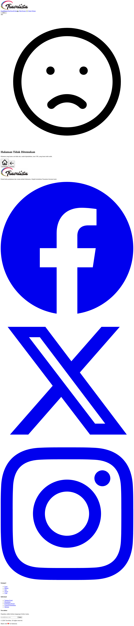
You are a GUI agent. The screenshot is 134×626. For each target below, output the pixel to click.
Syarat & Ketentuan (10, 605)
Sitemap (6, 607)
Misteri (6, 11)
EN (4, 12)
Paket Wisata (31, 11)
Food (2, 11)
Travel (12, 11)
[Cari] (1, 13)
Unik (15, 11)
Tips (9, 11)
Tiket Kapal (21, 11)
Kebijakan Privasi (9, 603)
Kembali (12, 166)
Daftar (20, 617)
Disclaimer (7, 602)
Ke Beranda (5, 166)
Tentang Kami (8, 600)
